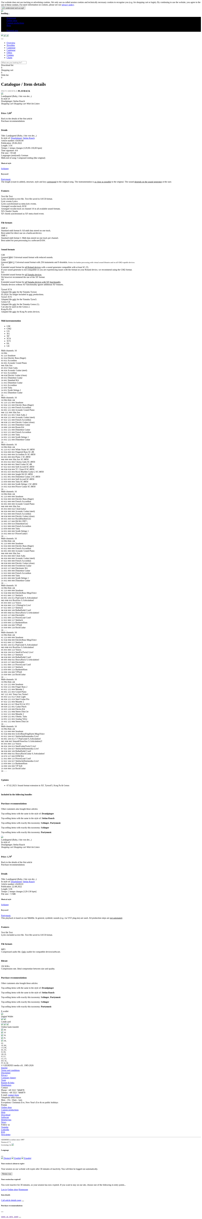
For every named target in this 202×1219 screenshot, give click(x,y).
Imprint (4, 1068)
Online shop (6, 1107)
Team (3, 1080)
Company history (8, 1078)
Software (5, 1117)
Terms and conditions (10, 1070)
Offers (9, 53)
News (3, 1122)
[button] (8, 28)
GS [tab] (8, 331)
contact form (13, 1095)
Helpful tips (6, 1120)
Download (5, 1115)
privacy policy (68, 5)
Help (3, 1112)
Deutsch (7, 1158)
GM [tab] (8, 326)
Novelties (11, 45)
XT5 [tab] (9, 341)
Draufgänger (16, 138)
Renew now (6, 1174)
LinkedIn (5, 1129)
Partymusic (6, 179)
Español (27, 1158)
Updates (10, 55)
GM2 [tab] (9, 328)
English (17, 1158)
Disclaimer (5, 1073)
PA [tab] (8, 343)
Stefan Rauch (29, 138)
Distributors (6, 1085)
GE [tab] (8, 346)
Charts (9, 57)
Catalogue (11, 48)
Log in (4, 1189)
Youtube (4, 1127)
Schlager (5, 168)
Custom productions (10, 1110)
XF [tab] (8, 336)
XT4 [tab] (9, 338)
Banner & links (7, 1083)
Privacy (4, 1075)
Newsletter (5, 1134)
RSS (3, 1132)
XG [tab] (8, 333)
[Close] (2, 38)
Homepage (23, 1189)
